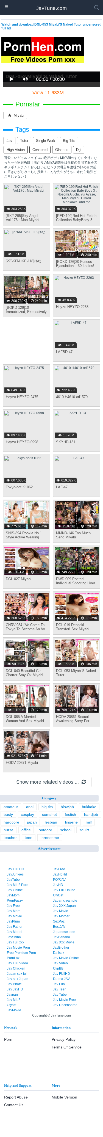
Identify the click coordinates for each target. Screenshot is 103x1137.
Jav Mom (13, 911)
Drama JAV (61, 979)
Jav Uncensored (65, 1005)
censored (40, 150)
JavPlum (13, 921)
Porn (8, 1039)
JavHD (58, 885)
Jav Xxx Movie (63, 942)
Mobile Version (64, 1097)
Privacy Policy (64, 1039)
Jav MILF (13, 1000)
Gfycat (11, 1005)
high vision (16, 150)
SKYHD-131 (65, 442)
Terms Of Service (67, 1047)
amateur (11, 807)
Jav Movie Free (64, 1000)
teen (28, 837)
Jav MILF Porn (17, 885)
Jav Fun (59, 984)
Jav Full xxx (15, 942)
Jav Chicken (16, 968)
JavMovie (14, 1010)
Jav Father (15, 927)
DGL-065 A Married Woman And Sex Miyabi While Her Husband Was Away (25, 723)
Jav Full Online (64, 890)
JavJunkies (15, 874)
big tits (69, 141)
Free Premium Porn (21, 953)
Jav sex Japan (17, 979)
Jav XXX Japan (64, 906)
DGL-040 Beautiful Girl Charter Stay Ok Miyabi (24, 673)
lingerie (71, 822)
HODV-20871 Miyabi (22, 763)
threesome (49, 837)
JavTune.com (51, 8)
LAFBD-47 (64, 352)
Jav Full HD (15, 869)
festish (70, 814)
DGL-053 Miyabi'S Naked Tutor (76, 673)
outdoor (45, 830)
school (65, 830)
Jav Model (14, 932)
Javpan (12, 994)
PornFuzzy (15, 900)
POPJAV (59, 880)
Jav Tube (60, 994)
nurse (8, 830)
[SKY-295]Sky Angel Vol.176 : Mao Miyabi (22, 218)
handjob (91, 814)
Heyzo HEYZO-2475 (22, 397)
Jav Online (15, 890)
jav (9, 141)
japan (32, 822)
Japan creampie (65, 900)
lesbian (51, 822)
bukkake (89, 807)
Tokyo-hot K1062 (19, 487)
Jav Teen (59, 989)
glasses (61, 150)
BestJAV (59, 927)
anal (30, 807)
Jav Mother (61, 916)
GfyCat (58, 895)
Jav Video (60, 963)
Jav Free (13, 906)
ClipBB (58, 968)
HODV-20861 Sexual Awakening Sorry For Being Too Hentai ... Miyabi (72, 723)
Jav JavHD (15, 989)
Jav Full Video (17, 963)
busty (8, 814)
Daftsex (58, 953)
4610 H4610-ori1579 (72, 397)
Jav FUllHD (61, 974)
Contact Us (13, 1105)
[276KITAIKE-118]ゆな (23, 261)
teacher (10, 837)
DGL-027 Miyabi (18, 579)
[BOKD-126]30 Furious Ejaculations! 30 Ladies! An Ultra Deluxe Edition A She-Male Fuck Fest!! (76, 268)
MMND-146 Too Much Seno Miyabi (73, 535)
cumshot (49, 814)
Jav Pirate (14, 984)
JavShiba (14, 937)
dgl (78, 150)
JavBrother (61, 947)
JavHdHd (60, 874)
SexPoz (59, 921)
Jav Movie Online (66, 958)
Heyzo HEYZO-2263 (72, 307)
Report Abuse (16, 1097)
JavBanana (61, 937)
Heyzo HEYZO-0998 (22, 442)
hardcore (11, 822)
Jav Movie (60, 911)
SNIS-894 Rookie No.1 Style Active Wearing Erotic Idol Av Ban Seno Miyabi (25, 539)
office (26, 830)
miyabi (18, 115)
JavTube (13, 880)
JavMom (13, 895)
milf (89, 822)
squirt (84, 830)
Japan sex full (17, 974)
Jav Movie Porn (18, 947)
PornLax (13, 958)
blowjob (67, 807)
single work (45, 141)
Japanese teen (64, 932)
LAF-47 (62, 487)
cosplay (27, 814)
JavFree (59, 869)
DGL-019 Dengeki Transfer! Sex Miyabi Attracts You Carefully (73, 629)
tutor (24, 141)
